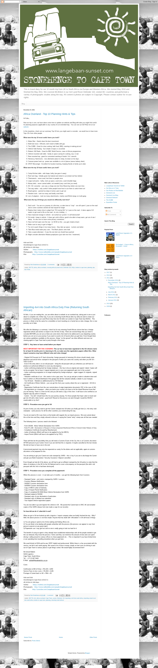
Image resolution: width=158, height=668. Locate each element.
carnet (54, 598)
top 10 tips (27, 269)
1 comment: (50, 595)
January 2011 (112, 300)
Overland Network (112, 197)
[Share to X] (66, 265)
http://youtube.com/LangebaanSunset (45, 254)
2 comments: (51, 264)
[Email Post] (57, 264)
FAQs (73, 267)
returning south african (57, 600)
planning (89, 267)
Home (61, 637)
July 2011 (111, 292)
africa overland (42, 267)
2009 (108, 306)
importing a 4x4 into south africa (74, 598)
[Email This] (62, 265)
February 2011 (113, 297)
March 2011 (112, 295)
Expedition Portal (111, 202)
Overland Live (110, 193)
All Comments (111, 214)
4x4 (35, 598)
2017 (108, 272)
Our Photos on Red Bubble (114, 190)
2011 (108, 278)
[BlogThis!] (64, 265)
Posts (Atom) (36, 641)
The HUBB (109, 200)
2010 (108, 303)
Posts (109, 211)
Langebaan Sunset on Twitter (115, 186)
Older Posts (93, 637)
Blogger (87, 653)
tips (94, 267)
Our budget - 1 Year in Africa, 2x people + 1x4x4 (125, 245)
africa (35, 267)
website (26, 127)
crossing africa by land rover (55, 267)
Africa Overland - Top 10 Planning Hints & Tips (49, 114)
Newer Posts (28, 637)
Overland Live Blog (112, 195)
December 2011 (113, 280)
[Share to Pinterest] (70, 265)
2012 (108, 275)
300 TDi (31, 267)
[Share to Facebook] (68, 265)
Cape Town (49, 598)
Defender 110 (67, 267)
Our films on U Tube (112, 188)
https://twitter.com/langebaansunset (46, 250)
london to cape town (81, 267)
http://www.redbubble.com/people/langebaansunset (53, 252)
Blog (23, 104)
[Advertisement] (60, 288)
